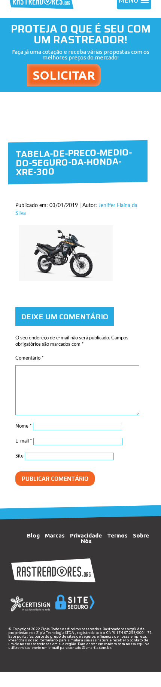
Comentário (29, 358)
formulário (48, 640)
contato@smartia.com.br (90, 648)
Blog (33, 535)
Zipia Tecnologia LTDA (55, 633)
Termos (117, 535)
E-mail (23, 441)
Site (19, 456)
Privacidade (86, 535)
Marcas (55, 535)
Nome (23, 426)
